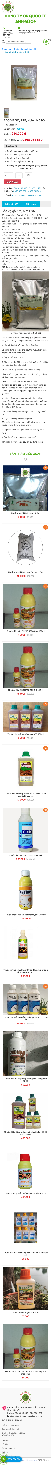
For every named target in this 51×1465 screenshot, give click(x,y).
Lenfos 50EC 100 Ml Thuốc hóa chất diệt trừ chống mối (25, 1372)
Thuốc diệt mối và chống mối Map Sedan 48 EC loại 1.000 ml (25, 1133)
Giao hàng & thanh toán (11, 1429)
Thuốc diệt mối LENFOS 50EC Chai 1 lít (25, 690)
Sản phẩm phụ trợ (9, 1456)
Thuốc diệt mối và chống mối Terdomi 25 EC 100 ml (25, 1253)
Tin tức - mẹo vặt (8, 1448)
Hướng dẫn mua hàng (10, 1425)
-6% (45, 986)
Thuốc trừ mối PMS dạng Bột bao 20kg (25, 572)
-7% (45, 704)
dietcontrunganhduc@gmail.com (26, 195)
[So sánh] (28, 175)
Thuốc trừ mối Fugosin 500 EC (25, 1312)
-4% (45, 748)
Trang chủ (6, 49)
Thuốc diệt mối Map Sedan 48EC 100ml (25, 734)
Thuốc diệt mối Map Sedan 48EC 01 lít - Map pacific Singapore (25, 794)
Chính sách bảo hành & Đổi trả (13, 1433)
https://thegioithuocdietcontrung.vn (23, 1460)
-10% (46, 810)
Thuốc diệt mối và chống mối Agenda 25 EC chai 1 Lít (25, 1018)
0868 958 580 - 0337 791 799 (27, 188)
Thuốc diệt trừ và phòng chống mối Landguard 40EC (25, 1079)
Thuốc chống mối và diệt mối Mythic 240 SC (25, 915)
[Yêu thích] (19, 175)
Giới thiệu (5, 1440)
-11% (46, 468)
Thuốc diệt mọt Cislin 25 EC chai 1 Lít (25, 855)
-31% (46, 586)
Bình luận (31, 204)
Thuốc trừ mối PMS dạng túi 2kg (25, 513)
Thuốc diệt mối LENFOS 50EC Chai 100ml (25, 631)
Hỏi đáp (5, 1444)
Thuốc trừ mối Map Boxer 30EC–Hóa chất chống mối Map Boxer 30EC (25, 971)
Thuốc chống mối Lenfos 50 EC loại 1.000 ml (25, 1193)
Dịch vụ (5, 1452)
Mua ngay (12, 182)
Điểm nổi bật (11, 204)
